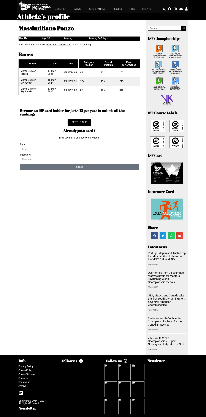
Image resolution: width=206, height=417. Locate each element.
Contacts (23, 378)
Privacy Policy (25, 366)
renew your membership (58, 44)
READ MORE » (153, 264)
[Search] (183, 28)
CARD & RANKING (97, 9)
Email (23, 144)
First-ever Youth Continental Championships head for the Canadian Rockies (165, 321)
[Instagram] (175, 9)
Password (25, 154)
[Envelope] (181, 9)
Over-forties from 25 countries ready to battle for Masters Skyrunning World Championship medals (166, 277)
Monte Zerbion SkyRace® (28, 81)
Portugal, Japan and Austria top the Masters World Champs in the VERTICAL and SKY (167, 256)
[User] (186, 9)
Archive (22, 386)
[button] (164, 8)
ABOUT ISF (60, 9)
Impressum (24, 382)
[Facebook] (169, 9)
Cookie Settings (26, 374)
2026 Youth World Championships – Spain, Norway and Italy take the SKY (166, 341)
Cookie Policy (25, 370)
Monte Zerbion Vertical (28, 72)
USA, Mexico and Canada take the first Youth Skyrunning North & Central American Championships (167, 300)
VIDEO (132, 9)
